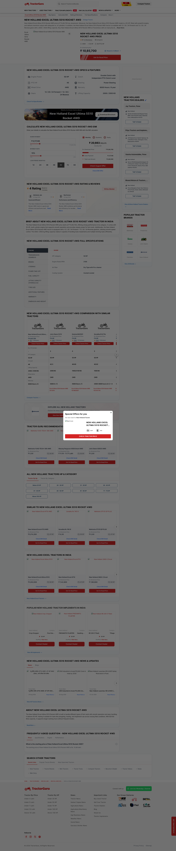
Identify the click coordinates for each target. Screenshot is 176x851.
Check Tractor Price (88, 436)
